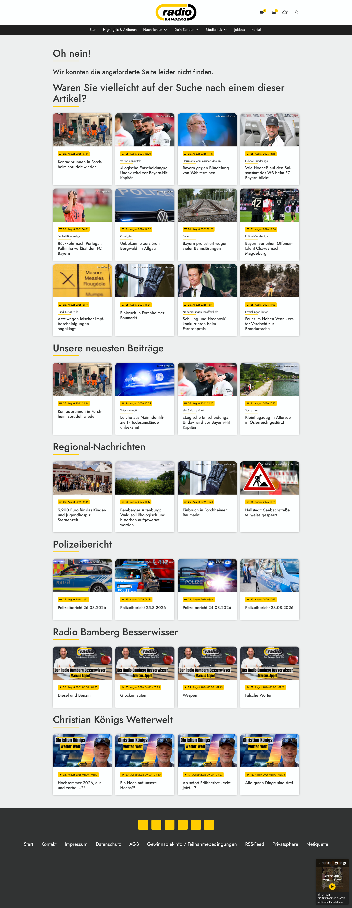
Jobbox (239, 29)
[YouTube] (81, 12)
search (296, 12)
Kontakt (257, 29)
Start (93, 29)
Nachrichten (152, 29)
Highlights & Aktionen (120, 29)
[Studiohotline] (98, 12)
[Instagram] (73, 12)
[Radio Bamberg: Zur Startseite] (176, 12)
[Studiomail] (90, 12)
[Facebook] (65, 12)
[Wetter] (285, 12)
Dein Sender (184, 29)
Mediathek (214, 29)
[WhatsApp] (57, 12)
